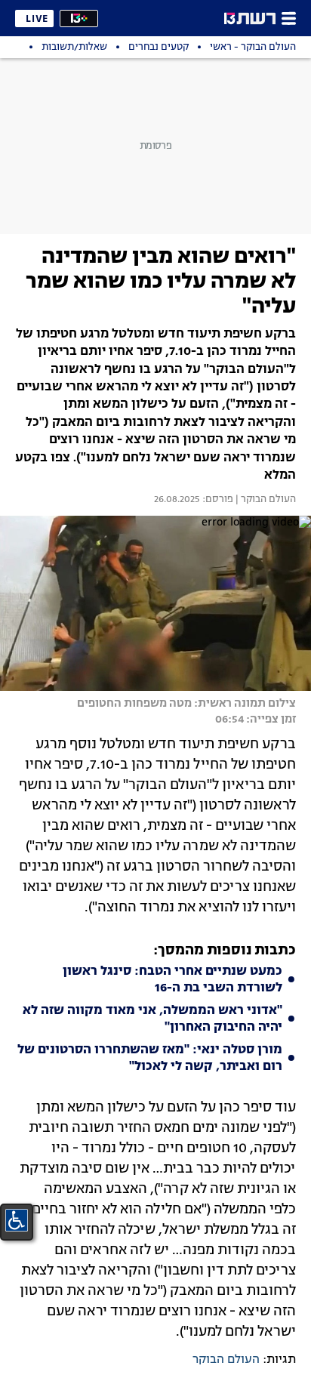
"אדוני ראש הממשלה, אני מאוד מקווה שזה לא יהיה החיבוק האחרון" (152, 1019)
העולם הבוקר (226, 1359)
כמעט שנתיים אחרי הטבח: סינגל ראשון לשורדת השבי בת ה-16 (172, 980)
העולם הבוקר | (264, 500)
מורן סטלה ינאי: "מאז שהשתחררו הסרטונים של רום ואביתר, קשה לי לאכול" (149, 1058)
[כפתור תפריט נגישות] (16, 1220)
